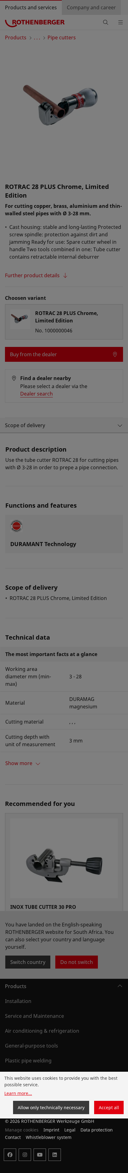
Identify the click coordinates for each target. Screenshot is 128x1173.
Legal (69, 1130)
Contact (13, 1137)
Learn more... (18, 1093)
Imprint (51, 1130)
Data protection (96, 1130)
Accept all (109, 1107)
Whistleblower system (48, 1137)
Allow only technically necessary (51, 1107)
